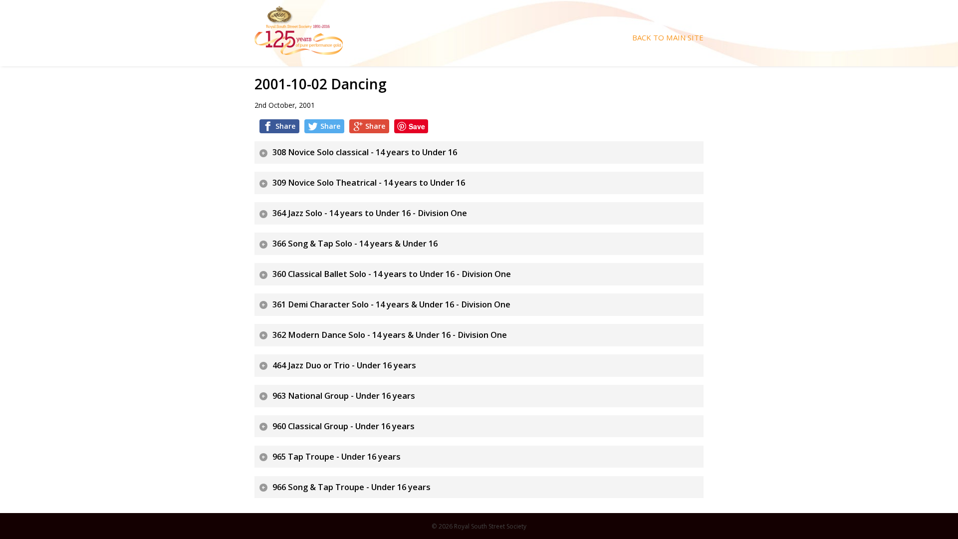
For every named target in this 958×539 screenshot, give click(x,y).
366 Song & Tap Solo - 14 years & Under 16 (355, 243)
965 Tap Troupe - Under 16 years (336, 456)
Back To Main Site (668, 37)
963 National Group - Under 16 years (343, 395)
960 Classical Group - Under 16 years (343, 426)
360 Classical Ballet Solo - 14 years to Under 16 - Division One (391, 274)
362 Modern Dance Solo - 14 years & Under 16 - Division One (389, 334)
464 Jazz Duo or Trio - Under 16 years (344, 365)
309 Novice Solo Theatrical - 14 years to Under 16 (368, 182)
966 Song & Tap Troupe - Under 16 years (351, 487)
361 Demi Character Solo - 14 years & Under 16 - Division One (391, 304)
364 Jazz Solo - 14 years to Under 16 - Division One (369, 213)
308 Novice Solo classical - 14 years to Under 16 (364, 152)
